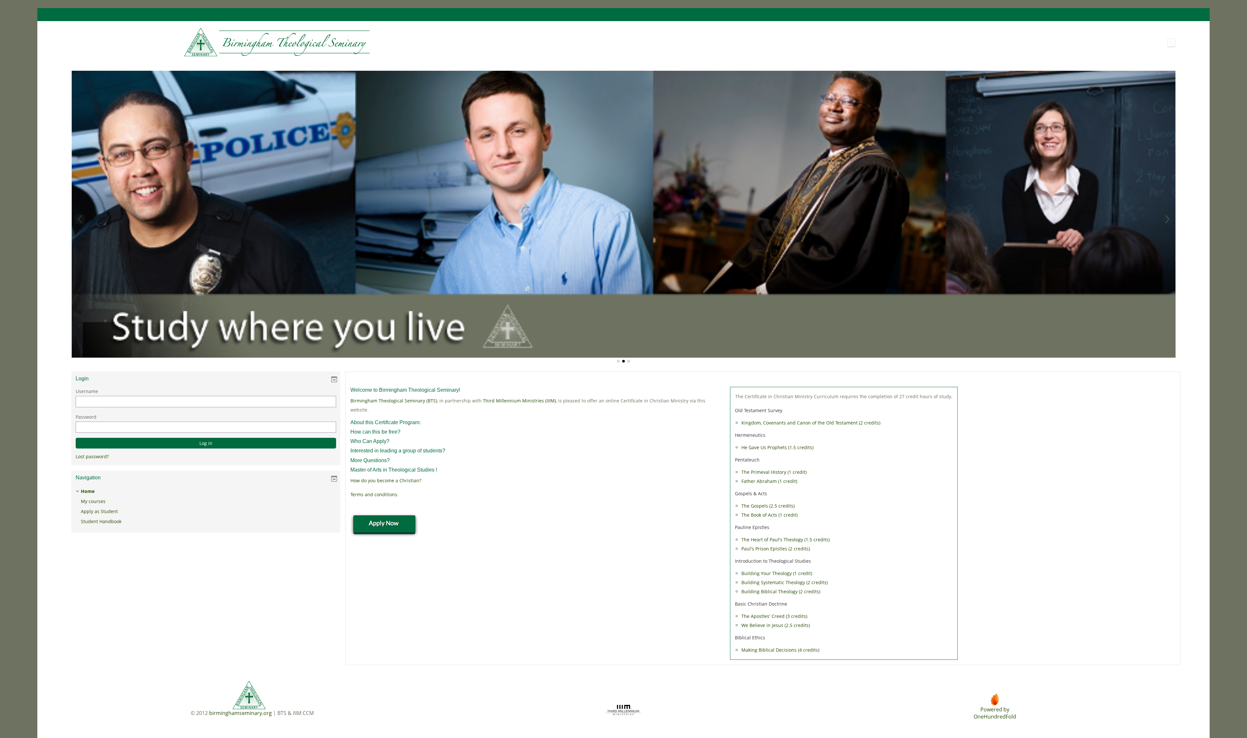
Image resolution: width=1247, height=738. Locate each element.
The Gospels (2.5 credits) (768, 506)
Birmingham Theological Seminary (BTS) (393, 401)
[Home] (219, 42)
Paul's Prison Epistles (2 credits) (775, 549)
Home (87, 491)
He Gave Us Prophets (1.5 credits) (777, 447)
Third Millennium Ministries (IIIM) (519, 401)
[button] (1171, 43)
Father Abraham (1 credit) (769, 481)
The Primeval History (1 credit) (774, 472)
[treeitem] (206, 506)
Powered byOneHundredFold (995, 713)
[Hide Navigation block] (334, 479)
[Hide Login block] (334, 379)
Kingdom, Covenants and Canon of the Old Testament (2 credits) (810, 423)
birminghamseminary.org (240, 713)
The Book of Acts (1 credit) (769, 515)
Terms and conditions (373, 494)
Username (87, 391)
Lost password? (92, 456)
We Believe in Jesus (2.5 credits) (775, 625)
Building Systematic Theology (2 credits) (784, 582)
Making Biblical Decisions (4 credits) (780, 650)
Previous (79, 219)
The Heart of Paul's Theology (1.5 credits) (785, 539)
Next (1167, 219)
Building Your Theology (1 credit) (776, 573)
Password (86, 417)
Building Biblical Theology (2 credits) (780, 591)
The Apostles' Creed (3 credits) (774, 616)
